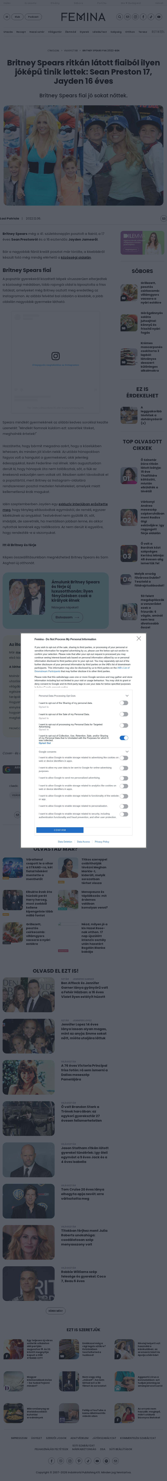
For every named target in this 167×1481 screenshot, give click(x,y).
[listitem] (83, 695)
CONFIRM (60, 830)
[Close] (140, 639)
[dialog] (83, 740)
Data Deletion (65, 841)
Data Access (83, 841)
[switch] (124, 703)
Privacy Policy (102, 841)
